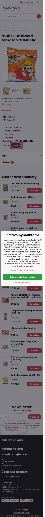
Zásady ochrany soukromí (22, 270)
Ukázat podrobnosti (22, 282)
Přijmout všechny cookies (22, 277)
